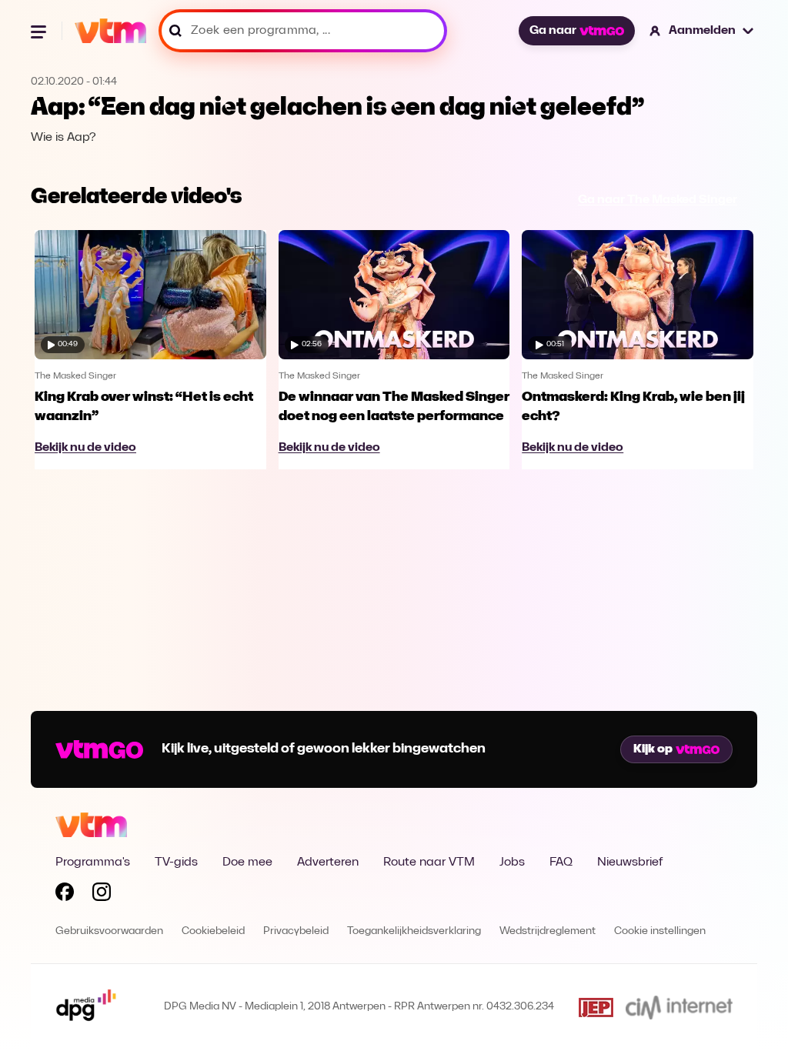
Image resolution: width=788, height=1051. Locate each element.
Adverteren (328, 862)
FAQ (561, 862)
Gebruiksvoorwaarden (109, 931)
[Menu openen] (40, 31)
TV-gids (176, 862)
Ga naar (552, 31)
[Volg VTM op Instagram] (101, 895)
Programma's (92, 862)
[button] (702, 31)
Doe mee (247, 862)
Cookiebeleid (213, 931)
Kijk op (653, 749)
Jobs (512, 862)
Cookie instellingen (660, 931)
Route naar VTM (429, 862)
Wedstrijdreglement (547, 931)
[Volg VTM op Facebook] (64, 895)
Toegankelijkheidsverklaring (414, 931)
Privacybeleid (296, 931)
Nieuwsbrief (630, 862)
